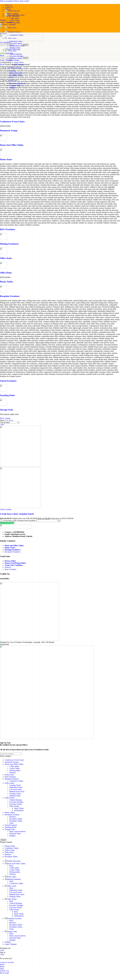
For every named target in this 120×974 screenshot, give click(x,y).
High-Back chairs (15, 41)
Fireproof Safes (15, 86)
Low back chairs (15, 44)
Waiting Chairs (14, 48)
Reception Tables (15, 73)
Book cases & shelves (17, 83)
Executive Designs (16, 56)
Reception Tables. (16, 75)
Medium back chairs (16, 46)
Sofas (11, 77)
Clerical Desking (15, 54)
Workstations (19, 65)
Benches (12, 71)
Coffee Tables (14, 20)
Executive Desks (15, 58)
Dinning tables (14, 22)
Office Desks (14, 60)
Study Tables (19, 62)
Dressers (12, 25)
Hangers (12, 88)
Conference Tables (16, 35)
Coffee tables (14, 18)
